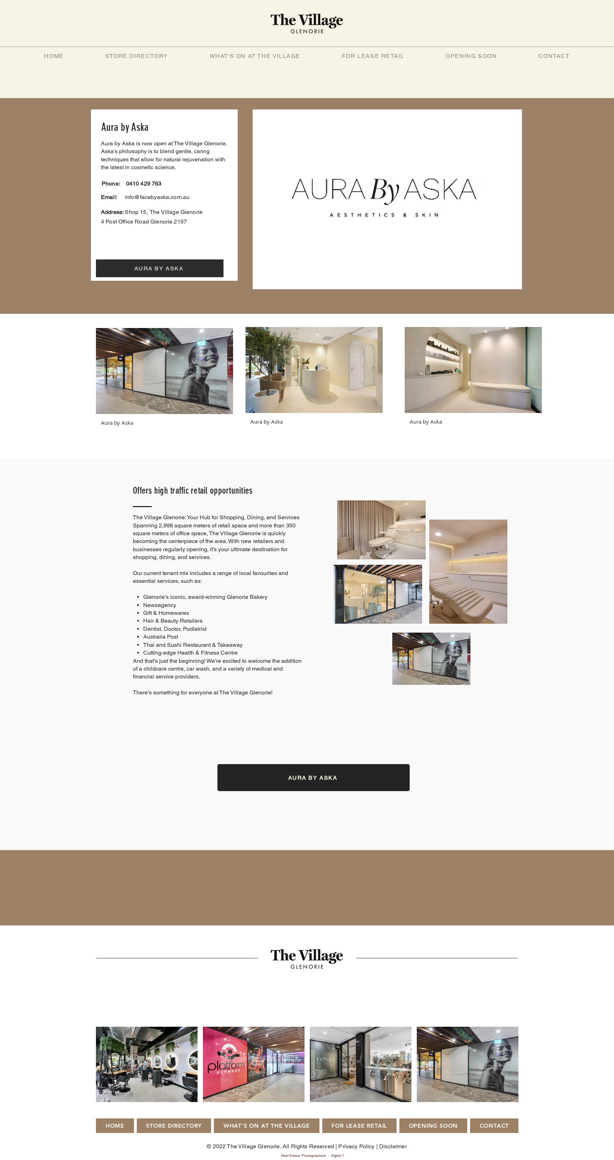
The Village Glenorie (177, 212)
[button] (164, 380)
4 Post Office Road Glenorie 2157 (144, 221)
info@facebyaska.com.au (157, 197)
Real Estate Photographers (303, 1155)
